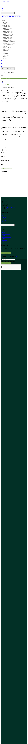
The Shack (4, 235)
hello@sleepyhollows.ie (6, 168)
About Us (4, 240)
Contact (4, 241)
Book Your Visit (6, 234)
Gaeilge (4, 222)
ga (2, 10)
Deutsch (4, 216)
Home (3, 232)
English (4, 217)
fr (2, 8)
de (2, 4)
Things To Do (5, 238)
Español (4, 219)
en (2, 5)
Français (4, 220)
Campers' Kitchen (6, 237)
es (2, 7)
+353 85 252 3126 (5, 1)
